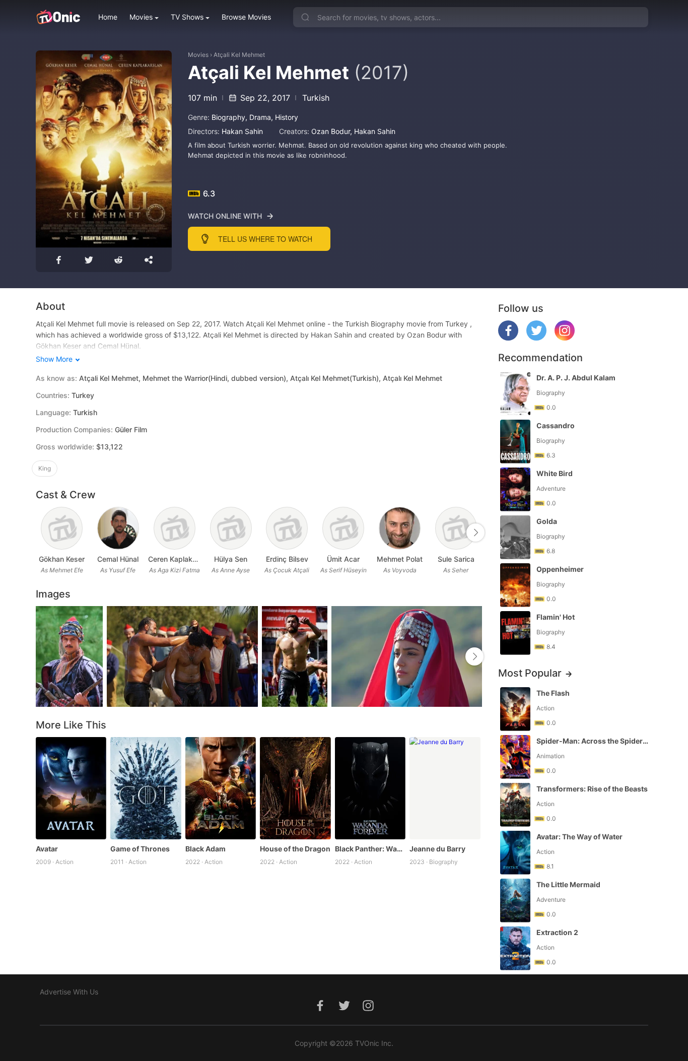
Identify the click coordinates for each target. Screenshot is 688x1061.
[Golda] (515, 537)
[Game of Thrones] (145, 788)
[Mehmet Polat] (400, 528)
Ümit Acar (343, 559)
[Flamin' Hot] (515, 633)
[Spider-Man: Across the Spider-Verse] (515, 757)
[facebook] (508, 338)
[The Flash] (515, 709)
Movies (141, 17)
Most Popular (530, 673)
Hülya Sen (230, 559)
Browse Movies (246, 17)
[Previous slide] (42, 532)
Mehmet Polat (400, 559)
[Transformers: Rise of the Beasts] (515, 805)
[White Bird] (515, 489)
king (44, 468)
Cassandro (555, 425)
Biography (228, 117)
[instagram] (565, 338)
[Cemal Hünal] (118, 528)
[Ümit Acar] (343, 528)
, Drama (258, 117)
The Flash (553, 693)
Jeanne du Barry (437, 848)
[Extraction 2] (515, 948)
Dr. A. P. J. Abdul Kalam (575, 377)
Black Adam (205, 848)
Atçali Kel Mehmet (239, 54)
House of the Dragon (295, 848)
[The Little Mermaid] (515, 900)
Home (107, 17)
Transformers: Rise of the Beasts (592, 788)
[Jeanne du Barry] (444, 788)
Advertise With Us (69, 991)
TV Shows (187, 17)
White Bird (554, 473)
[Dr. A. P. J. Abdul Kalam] (515, 394)
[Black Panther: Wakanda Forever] (370, 788)
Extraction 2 (557, 932)
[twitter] (536, 338)
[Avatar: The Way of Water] (515, 853)
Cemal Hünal (118, 559)
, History (284, 117)
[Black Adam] (220, 788)
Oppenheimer (560, 569)
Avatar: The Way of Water (579, 836)
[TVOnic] (58, 17)
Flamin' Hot (555, 617)
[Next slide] (475, 532)
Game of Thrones (140, 848)
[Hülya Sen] (231, 528)
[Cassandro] (515, 441)
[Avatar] (71, 788)
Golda (546, 521)
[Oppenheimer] (515, 585)
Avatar (47, 848)
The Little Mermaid (568, 884)
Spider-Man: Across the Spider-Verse (593, 741)
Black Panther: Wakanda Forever (370, 848)
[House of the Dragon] (295, 788)
